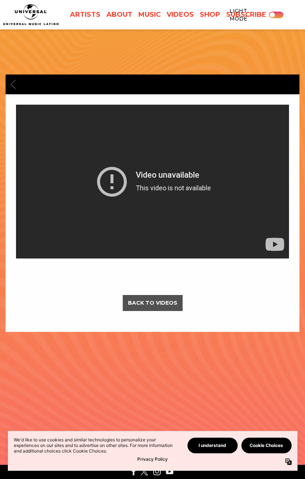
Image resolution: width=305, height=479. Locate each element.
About (119, 14)
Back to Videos (152, 302)
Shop (210, 14)
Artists (85, 14)
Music (149, 14)
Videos (180, 14)
